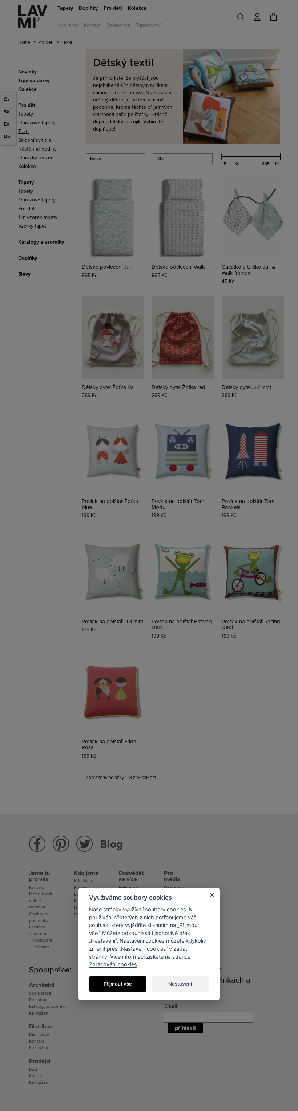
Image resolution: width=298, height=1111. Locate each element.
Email (170, 1006)
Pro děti (113, 8)
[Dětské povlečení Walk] (183, 217)
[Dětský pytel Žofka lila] (113, 337)
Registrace (39, 999)
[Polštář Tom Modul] (183, 451)
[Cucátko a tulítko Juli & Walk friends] (253, 217)
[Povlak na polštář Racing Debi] (253, 571)
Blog (111, 844)
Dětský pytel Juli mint (246, 387)
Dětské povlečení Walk (178, 267)
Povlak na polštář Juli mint (112, 622)
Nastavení (180, 984)
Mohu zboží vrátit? (40, 897)
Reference (118, 25)
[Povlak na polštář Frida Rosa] (113, 692)
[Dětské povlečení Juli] (113, 217)
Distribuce (39, 1034)
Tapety (65, 8)
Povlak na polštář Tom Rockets (248, 504)
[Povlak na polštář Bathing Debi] (183, 571)
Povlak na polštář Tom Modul (178, 504)
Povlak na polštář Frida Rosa (109, 745)
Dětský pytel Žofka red (178, 387)
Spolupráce (40, 993)
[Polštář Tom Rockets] (253, 451)
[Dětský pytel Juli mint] (253, 337)
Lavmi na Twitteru (84, 844)
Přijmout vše (118, 984)
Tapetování (148, 25)
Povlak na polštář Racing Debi (251, 625)
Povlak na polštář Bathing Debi (182, 625)
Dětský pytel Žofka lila (108, 387)
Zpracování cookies (113, 964)
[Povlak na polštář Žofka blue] (113, 451)
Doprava (37, 907)
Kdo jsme (67, 25)
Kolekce (137, 8)
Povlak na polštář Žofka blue (110, 504)
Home (24, 42)
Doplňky (88, 8)
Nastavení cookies (42, 943)
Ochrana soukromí (38, 930)
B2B (33, 1069)
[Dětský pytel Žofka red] (183, 337)
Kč (236, 163)
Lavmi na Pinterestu (61, 844)
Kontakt (92, 25)
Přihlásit (185, 1028)
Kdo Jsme (83, 880)
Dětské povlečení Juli (107, 267)
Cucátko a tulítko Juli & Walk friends (248, 270)
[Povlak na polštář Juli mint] (113, 571)
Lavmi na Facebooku (37, 844)
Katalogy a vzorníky (48, 1006)
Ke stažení (39, 1013)
